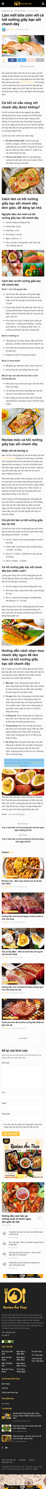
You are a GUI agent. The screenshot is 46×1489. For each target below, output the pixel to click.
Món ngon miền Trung (21, 1364)
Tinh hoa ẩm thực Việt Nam (37, 1359)
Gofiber (35, 1469)
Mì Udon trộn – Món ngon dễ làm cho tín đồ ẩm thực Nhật (22, 882)
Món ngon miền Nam (21, 1358)
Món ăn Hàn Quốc (7, 1358)
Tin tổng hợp (37, 1355)
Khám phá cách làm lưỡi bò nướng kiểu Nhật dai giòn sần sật (23, 1023)
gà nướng (5, 1403)
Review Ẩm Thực (7, 11)
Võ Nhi (11, 29)
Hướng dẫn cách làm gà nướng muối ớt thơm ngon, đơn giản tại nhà (16, 1218)
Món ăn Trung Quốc (7, 1370)
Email (5, 1103)
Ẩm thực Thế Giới (20, 11)
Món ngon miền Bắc (21, 1352)
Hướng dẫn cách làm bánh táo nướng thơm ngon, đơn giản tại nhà (24, 1263)
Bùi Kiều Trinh (8, 887)
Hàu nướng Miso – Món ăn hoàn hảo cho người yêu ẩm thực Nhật (22, 953)
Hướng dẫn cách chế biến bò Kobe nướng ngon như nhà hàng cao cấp (23, 988)
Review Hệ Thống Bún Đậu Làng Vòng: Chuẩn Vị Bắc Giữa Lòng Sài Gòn (27, 1415)
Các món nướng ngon (17, 814)
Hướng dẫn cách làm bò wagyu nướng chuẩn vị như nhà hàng (22, 917)
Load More (23, 1038)
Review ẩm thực (7, 1462)
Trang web (6, 1113)
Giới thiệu (6, 1384)
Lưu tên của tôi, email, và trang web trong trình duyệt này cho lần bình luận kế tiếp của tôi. (23, 1125)
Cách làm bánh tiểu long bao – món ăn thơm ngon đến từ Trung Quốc (25, 1253)
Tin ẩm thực (37, 1351)
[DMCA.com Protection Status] (7, 1341)
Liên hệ (5, 1388)
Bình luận (6, 1062)
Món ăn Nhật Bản (33, 11)
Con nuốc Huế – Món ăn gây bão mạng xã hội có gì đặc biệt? (26, 1243)
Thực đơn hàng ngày (21, 1370)
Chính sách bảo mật (10, 1392)
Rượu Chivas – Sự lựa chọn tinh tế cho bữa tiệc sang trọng (27, 1437)
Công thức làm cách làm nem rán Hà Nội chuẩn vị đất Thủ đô (26, 1233)
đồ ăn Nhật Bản (8, 458)
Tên (4, 1092)
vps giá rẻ (5, 1335)
